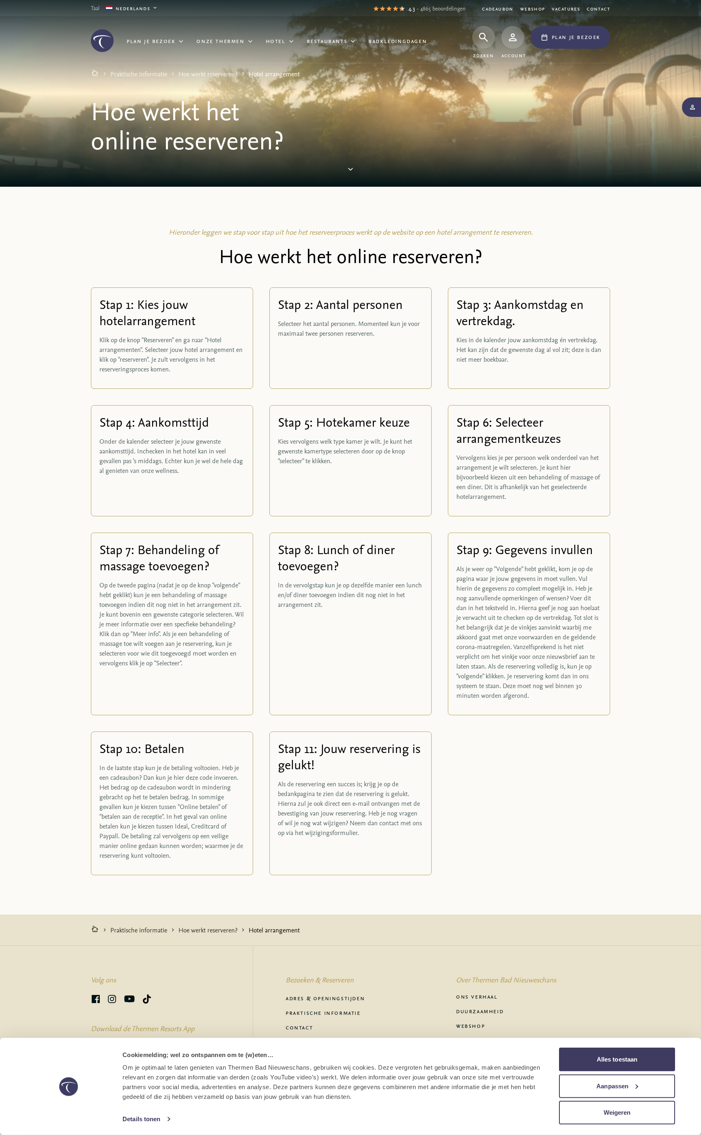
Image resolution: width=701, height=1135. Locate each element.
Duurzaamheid (479, 1010)
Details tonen (141, 1119)
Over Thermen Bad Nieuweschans (506, 980)
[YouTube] (129, 1000)
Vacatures (566, 8)
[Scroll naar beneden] (350, 171)
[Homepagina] (95, 74)
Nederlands (133, 8)
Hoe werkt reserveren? (207, 73)
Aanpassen (612, 1085)
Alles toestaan (617, 1059)
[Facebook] (96, 1000)
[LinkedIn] (112, 1000)
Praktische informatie (138, 73)
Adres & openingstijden (325, 997)
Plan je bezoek (151, 40)
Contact (598, 8)
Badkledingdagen (397, 40)
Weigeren (617, 1112)
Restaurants (327, 40)
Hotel (276, 40)
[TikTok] (147, 1000)
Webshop (532, 8)
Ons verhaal (477, 996)
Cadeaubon (498, 8)
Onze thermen (220, 40)
